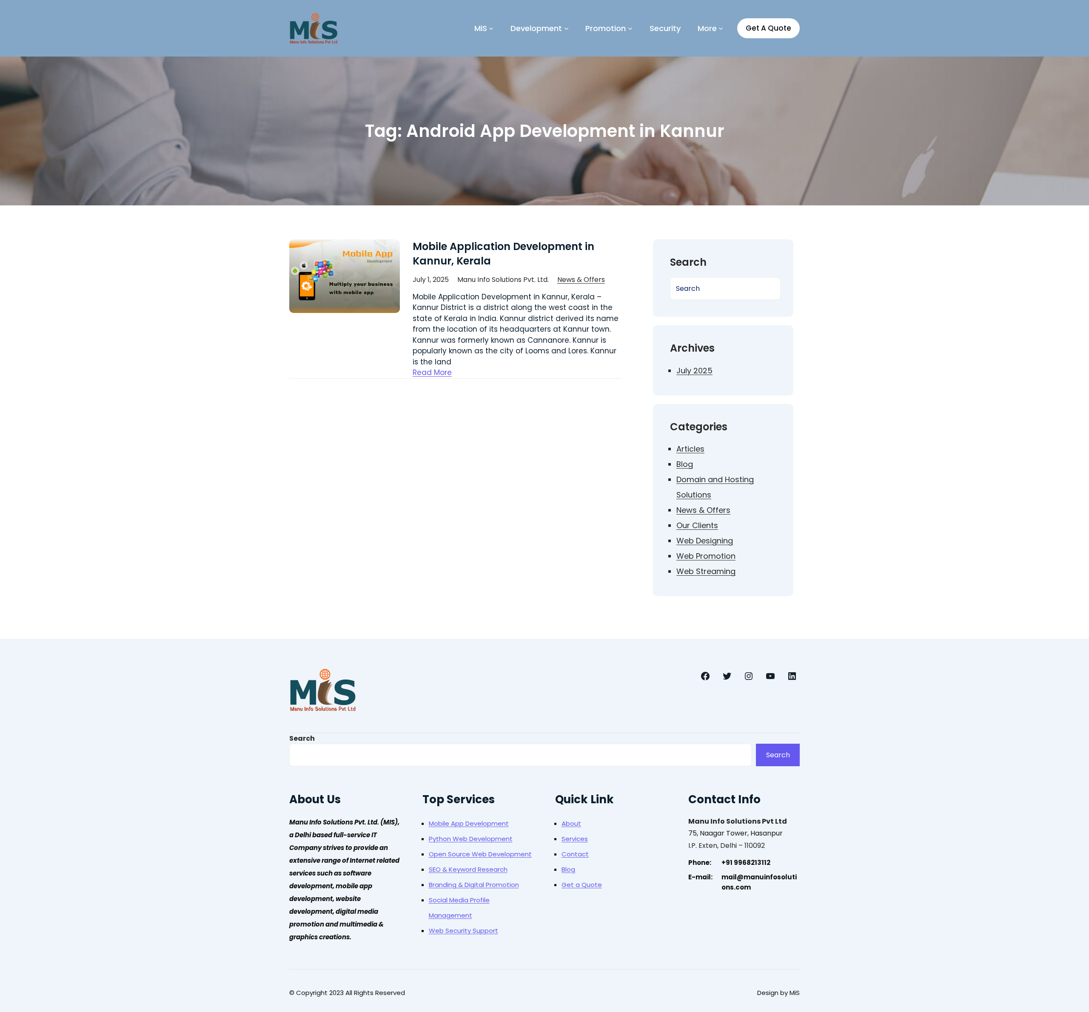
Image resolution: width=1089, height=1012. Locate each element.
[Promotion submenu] (630, 28)
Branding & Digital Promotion (474, 884)
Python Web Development (471, 838)
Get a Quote (582, 884)
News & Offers (581, 279)
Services (575, 838)
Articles (690, 448)
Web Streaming (706, 571)
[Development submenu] (566, 28)
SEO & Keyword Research (468, 869)
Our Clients (697, 525)
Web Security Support (463, 930)
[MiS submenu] (491, 28)
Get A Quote (768, 28)
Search (302, 738)
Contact (575, 854)
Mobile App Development (469, 823)
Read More (432, 372)
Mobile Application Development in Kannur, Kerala (503, 253)
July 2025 (694, 370)
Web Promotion (706, 556)
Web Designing (704, 540)
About (571, 823)
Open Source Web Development (480, 854)
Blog (684, 464)
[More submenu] (720, 28)
